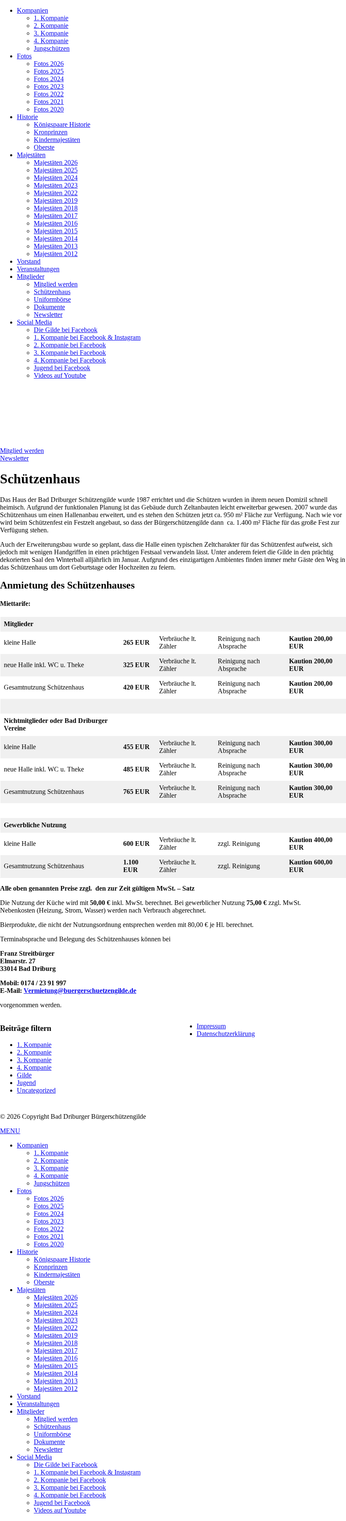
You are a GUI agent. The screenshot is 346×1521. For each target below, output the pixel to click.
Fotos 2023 (49, 86)
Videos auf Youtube (60, 375)
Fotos (24, 56)
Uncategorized (36, 1090)
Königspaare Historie (62, 124)
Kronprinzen (51, 132)
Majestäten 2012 (56, 253)
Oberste (44, 147)
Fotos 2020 (49, 109)
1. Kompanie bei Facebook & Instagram (87, 337)
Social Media (34, 322)
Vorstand (29, 261)
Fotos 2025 (49, 71)
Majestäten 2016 (56, 223)
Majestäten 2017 (56, 215)
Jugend (26, 1082)
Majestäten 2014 (56, 238)
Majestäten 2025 (56, 170)
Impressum (211, 1026)
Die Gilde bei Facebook (65, 329)
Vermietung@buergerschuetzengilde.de (80, 990)
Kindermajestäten (57, 139)
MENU (10, 1130)
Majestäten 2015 (56, 230)
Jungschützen (52, 48)
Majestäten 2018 (56, 208)
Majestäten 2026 (56, 162)
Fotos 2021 (49, 101)
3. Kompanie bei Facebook (70, 352)
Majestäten (31, 154)
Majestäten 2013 (56, 246)
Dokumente (49, 307)
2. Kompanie (51, 25)
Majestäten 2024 (56, 177)
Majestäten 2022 (56, 192)
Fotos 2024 (49, 78)
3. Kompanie (51, 33)
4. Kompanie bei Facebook (70, 360)
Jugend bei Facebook (62, 367)
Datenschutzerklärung (226, 1033)
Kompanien (32, 10)
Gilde (24, 1075)
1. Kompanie (51, 18)
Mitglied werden (56, 284)
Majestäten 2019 (56, 200)
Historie (27, 116)
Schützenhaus (52, 291)
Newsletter (48, 314)
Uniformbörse (52, 299)
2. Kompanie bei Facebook (70, 345)
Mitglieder (30, 276)
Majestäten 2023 (56, 185)
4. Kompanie (51, 40)
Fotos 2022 (49, 94)
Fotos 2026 (49, 63)
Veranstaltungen (38, 269)
